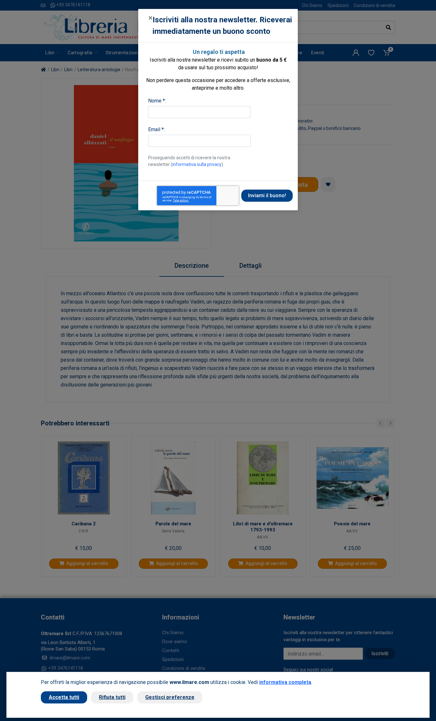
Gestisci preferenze (169, 697)
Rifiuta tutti (112, 697)
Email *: (156, 129)
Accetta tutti (64, 697)
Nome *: (157, 101)
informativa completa (285, 682)
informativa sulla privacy (197, 164)
